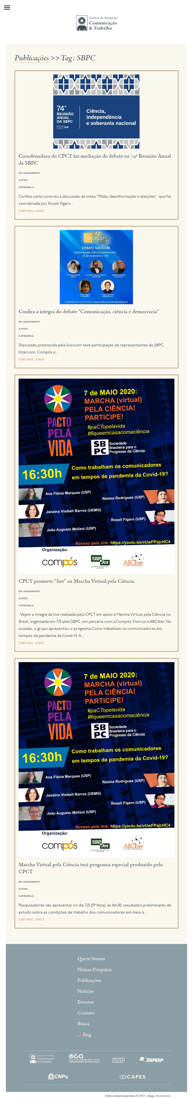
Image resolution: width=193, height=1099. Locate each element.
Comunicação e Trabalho (96, 23)
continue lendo (31, 211)
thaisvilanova (163, 1096)
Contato (85, 1013)
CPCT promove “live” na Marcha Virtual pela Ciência (76, 581)
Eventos (85, 1002)
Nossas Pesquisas (94, 969)
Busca (83, 1023)
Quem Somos (91, 958)
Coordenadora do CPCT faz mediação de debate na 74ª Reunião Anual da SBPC (95, 159)
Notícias (85, 991)
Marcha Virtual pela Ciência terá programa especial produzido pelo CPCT (91, 868)
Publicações (32, 58)
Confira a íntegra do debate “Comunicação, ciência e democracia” (89, 312)
